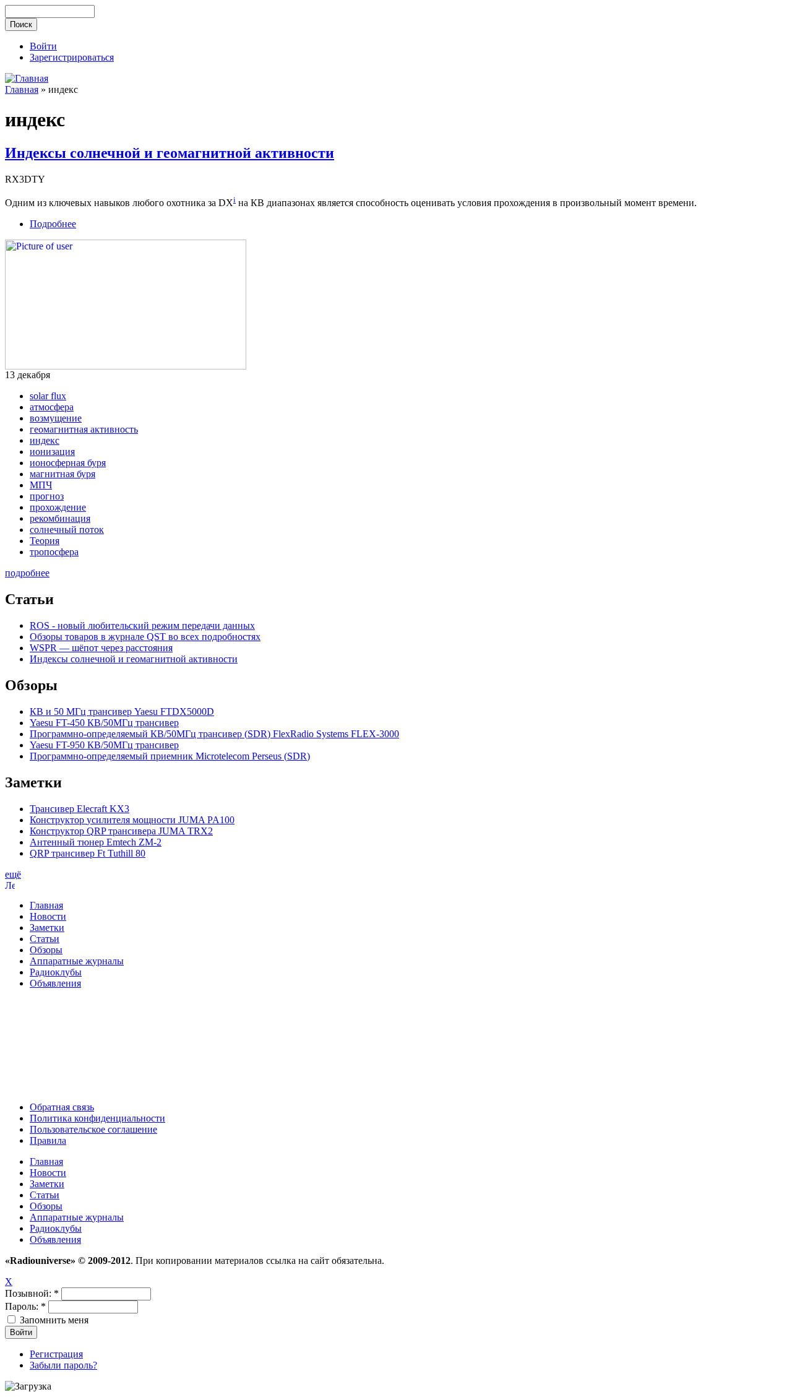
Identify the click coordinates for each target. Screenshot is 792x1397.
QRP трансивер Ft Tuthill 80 (87, 853)
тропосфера (54, 552)
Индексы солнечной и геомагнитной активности (169, 153)
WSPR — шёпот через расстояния (101, 647)
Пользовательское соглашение (93, 1129)
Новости (48, 916)
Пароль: (25, 1306)
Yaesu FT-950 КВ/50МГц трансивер (104, 745)
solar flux (48, 396)
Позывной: (32, 1293)
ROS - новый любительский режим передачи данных (142, 625)
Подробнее (53, 223)
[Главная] (26, 78)
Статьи (44, 938)
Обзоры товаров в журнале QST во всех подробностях (145, 636)
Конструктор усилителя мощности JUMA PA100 (132, 820)
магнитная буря (62, 474)
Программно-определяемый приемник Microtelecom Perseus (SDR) (170, 756)
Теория (44, 540)
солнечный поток (67, 529)
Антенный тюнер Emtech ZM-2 (95, 842)
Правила (48, 1140)
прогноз (47, 496)
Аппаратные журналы (77, 961)
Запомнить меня (52, 1320)
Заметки (47, 927)
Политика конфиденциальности (97, 1118)
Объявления (55, 983)
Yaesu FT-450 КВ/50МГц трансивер (104, 722)
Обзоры (46, 950)
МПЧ (41, 485)
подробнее (27, 573)
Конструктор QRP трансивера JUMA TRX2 (121, 831)
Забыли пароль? (63, 1365)
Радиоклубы (56, 972)
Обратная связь (62, 1107)
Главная (21, 89)
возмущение (56, 418)
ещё (13, 874)
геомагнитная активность (84, 429)
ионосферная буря (68, 462)
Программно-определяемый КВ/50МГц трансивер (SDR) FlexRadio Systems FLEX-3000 (214, 734)
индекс (44, 440)
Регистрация (56, 1354)
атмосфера (52, 407)
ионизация (52, 451)
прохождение (58, 507)
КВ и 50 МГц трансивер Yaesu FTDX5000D (122, 711)
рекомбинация (60, 518)
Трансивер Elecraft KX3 (79, 808)
